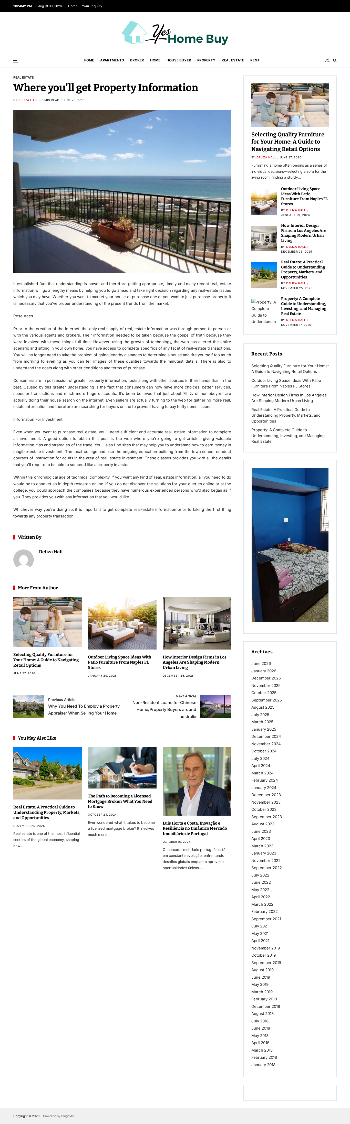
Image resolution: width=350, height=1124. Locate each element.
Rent (255, 60)
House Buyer (179, 60)
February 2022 (264, 911)
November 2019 (265, 948)
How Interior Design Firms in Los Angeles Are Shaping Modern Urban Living (195, 662)
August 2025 (262, 707)
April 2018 (260, 1042)
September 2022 (266, 867)
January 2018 (263, 1064)
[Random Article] (327, 60)
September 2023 (266, 816)
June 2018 (260, 1028)
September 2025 (266, 700)
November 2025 (266, 685)
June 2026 (261, 663)
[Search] (335, 60)
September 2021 (266, 918)
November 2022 (266, 860)
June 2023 (261, 831)
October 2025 (263, 692)
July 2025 (260, 714)
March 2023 (262, 846)
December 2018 (265, 1006)
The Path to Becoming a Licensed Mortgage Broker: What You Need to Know (120, 801)
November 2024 (266, 743)
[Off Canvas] (15, 60)
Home (73, 6)
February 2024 (264, 780)
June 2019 (260, 977)
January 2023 (263, 853)
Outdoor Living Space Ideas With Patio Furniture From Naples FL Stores (119, 662)
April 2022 (260, 896)
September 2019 (266, 962)
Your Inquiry (92, 6)
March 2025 (262, 721)
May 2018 (260, 1035)
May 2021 (260, 933)
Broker (137, 60)
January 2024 (263, 787)
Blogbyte (67, 1116)
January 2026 (263, 670)
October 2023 (263, 809)
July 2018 (260, 1021)
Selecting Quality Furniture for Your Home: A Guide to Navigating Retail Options (46, 660)
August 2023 (262, 824)
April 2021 (260, 940)
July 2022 (260, 875)
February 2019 (264, 999)
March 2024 (262, 773)
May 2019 (260, 984)
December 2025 (266, 678)
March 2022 (262, 904)
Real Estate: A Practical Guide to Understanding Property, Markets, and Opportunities (46, 812)
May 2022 (260, 889)
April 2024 (260, 765)
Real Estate (233, 60)
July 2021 (260, 926)
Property (206, 60)
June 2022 (261, 882)
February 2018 (264, 1057)
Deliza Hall (28, 100)
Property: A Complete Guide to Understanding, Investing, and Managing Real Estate (303, 306)
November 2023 (266, 802)
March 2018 (262, 1050)
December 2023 (266, 794)
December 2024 (266, 736)
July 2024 (260, 758)
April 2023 (260, 838)
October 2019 (263, 955)
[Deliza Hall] (23, 559)
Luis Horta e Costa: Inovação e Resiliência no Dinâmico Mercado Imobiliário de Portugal (195, 828)
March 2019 (262, 991)
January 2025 (263, 729)
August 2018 (262, 1013)
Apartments (112, 60)
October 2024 (264, 751)
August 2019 (262, 969)
